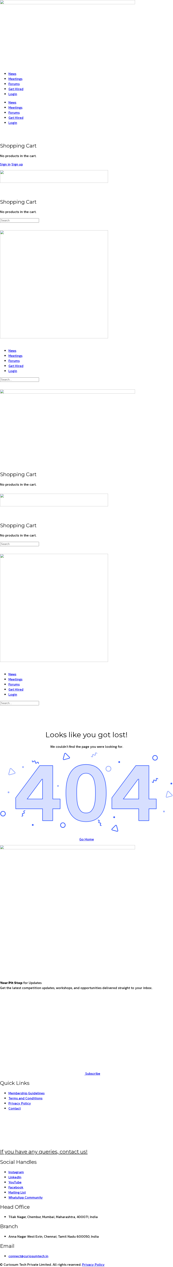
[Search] (2, 131)
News (12, 73)
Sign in (5, 164)
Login (12, 93)
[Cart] (2, 136)
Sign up (17, 164)
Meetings (15, 78)
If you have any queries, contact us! (44, 1152)
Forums (14, 83)
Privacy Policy (93, 1264)
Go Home (86, 839)
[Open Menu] (2, 168)
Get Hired (15, 88)
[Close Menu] (2, 342)
